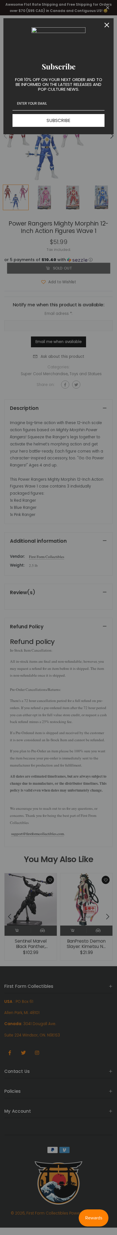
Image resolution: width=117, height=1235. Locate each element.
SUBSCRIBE (58, 120)
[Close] (107, 25)
